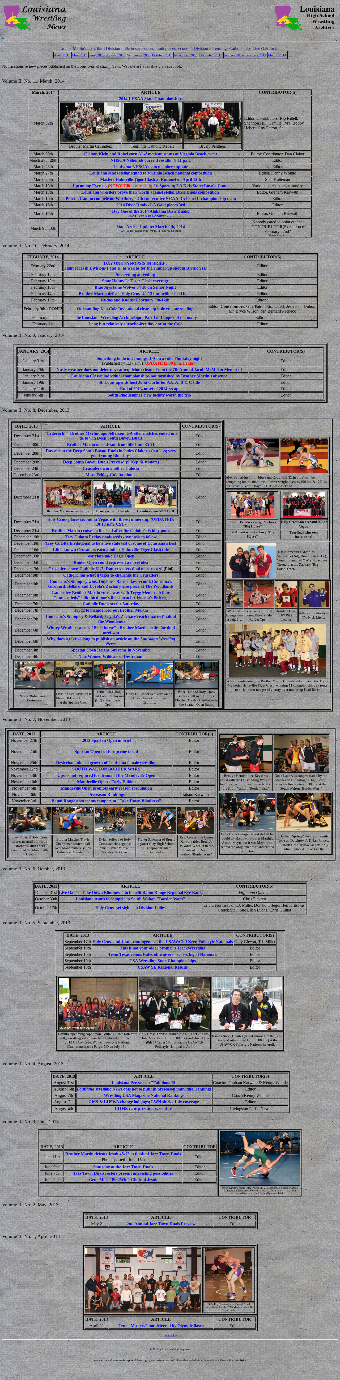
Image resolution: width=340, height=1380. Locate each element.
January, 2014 (234, 55)
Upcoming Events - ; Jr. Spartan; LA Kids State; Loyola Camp (151, 186)
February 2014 (255, 55)
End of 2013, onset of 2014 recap (149, 388)
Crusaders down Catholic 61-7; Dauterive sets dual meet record (105, 569)
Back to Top (170, 1335)
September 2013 (139, 55)
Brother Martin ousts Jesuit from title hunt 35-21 (111, 444)
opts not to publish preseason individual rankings (144, 1089)
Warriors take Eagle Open (110, 556)
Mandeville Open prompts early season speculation (106, 788)
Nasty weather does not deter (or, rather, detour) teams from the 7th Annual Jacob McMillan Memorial (149, 369)
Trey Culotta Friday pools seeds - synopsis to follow (111, 537)
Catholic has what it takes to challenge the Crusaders (110, 575)
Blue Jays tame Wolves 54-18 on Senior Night (135, 287)
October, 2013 (162, 55)
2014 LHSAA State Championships (150, 98)
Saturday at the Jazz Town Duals (123, 1167)
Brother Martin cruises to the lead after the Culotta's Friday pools (111, 530)
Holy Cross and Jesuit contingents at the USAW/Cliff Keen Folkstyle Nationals (162, 941)
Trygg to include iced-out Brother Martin (111, 610)
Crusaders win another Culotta (111, 468)
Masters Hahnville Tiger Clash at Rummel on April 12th (150, 179)
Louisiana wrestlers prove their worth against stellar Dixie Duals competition (150, 192)
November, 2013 (186, 55)
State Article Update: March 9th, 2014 (150, 226)
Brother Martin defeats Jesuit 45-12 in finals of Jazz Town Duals (123, 1154)
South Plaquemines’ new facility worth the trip (149, 395)
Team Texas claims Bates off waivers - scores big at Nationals (162, 954)
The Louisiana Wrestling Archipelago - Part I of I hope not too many (135, 317)
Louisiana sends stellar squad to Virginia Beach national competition (150, 173)
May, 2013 (79, 55)
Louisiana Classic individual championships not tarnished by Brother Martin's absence (149, 376)
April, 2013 (62, 55)
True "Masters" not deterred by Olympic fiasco (161, 1325)
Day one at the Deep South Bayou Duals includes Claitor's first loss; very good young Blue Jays (111, 453)
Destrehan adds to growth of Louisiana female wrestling (106, 762)
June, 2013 (97, 55)
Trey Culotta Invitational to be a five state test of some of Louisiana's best (110, 543)
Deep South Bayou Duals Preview (94, 462)
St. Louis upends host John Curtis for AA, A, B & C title (149, 382)
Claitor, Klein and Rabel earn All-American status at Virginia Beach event (150, 154)
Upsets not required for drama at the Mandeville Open (106, 775)
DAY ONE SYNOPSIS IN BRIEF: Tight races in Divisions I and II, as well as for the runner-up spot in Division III (135, 265)
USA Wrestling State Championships (162, 961)
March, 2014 (277, 55)
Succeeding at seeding (135, 274)
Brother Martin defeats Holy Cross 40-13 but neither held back (135, 293)
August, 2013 (116, 55)
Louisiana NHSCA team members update (150, 166)
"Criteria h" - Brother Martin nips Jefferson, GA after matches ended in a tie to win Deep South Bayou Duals (110, 435)
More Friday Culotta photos (111, 474)
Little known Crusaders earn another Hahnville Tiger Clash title (111, 549)
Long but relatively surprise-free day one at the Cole (135, 324)
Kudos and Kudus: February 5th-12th (135, 300)
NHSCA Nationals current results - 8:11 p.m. (150, 160)
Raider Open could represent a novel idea (111, 562)
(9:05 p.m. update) (142, 462)
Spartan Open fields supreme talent (106, 751)
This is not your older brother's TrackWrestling (162, 948)
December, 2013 (210, 55)
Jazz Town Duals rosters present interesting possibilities (123, 1173)
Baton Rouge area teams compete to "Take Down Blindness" (106, 801)
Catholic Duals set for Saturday (111, 604)
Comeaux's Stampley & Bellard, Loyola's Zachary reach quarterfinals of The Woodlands (111, 619)
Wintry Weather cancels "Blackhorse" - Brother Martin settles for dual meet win (111, 630)
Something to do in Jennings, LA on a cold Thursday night (149, 358)
